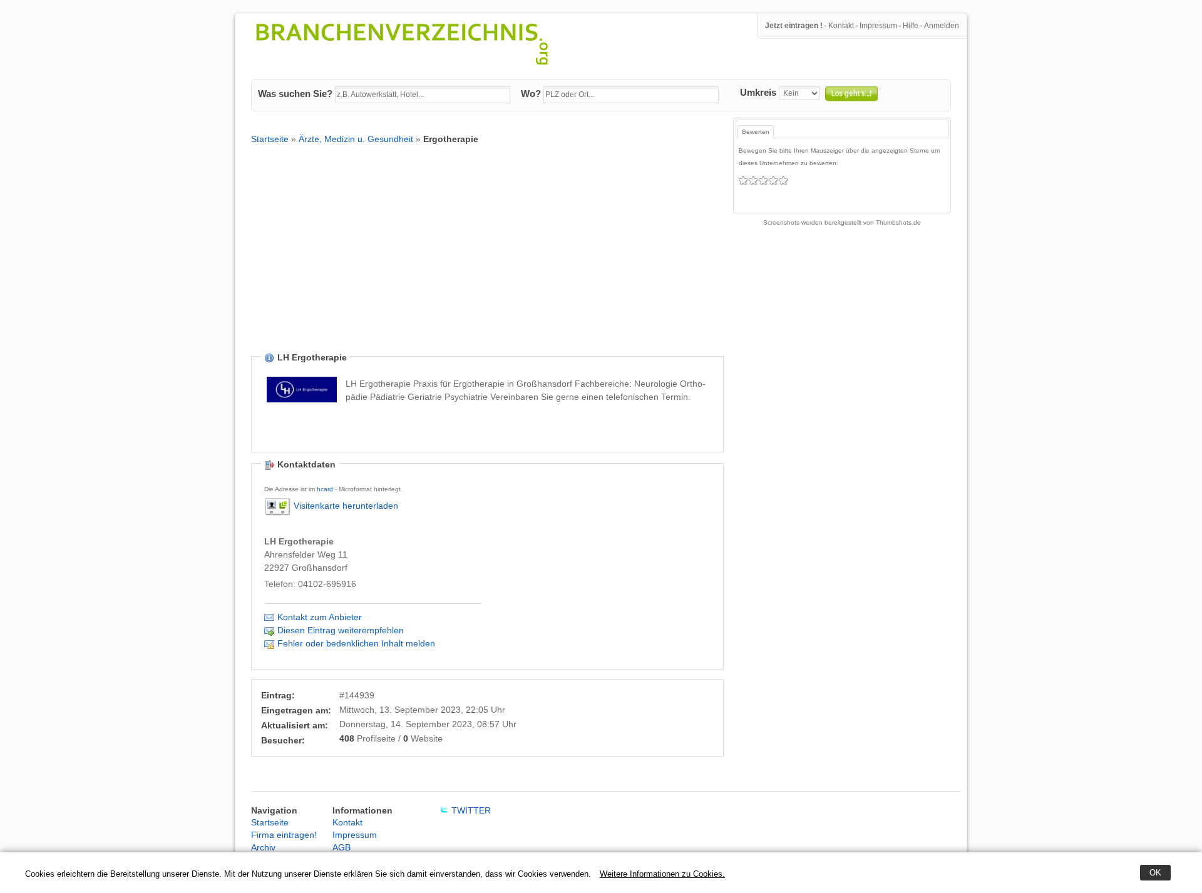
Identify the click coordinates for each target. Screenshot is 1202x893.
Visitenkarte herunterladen (346, 506)
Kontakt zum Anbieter (319, 617)
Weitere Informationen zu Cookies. (662, 874)
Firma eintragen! (284, 835)
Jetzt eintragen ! (794, 25)
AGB (341, 847)
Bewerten (755, 131)
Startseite (270, 139)
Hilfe (910, 25)
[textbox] (422, 95)
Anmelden (941, 25)
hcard (325, 489)
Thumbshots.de (898, 222)
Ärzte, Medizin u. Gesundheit (356, 139)
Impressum (878, 25)
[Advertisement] (487, 257)
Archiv (263, 847)
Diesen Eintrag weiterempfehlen (340, 630)
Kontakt (841, 25)
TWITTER (471, 810)
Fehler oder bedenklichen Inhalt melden (356, 643)
